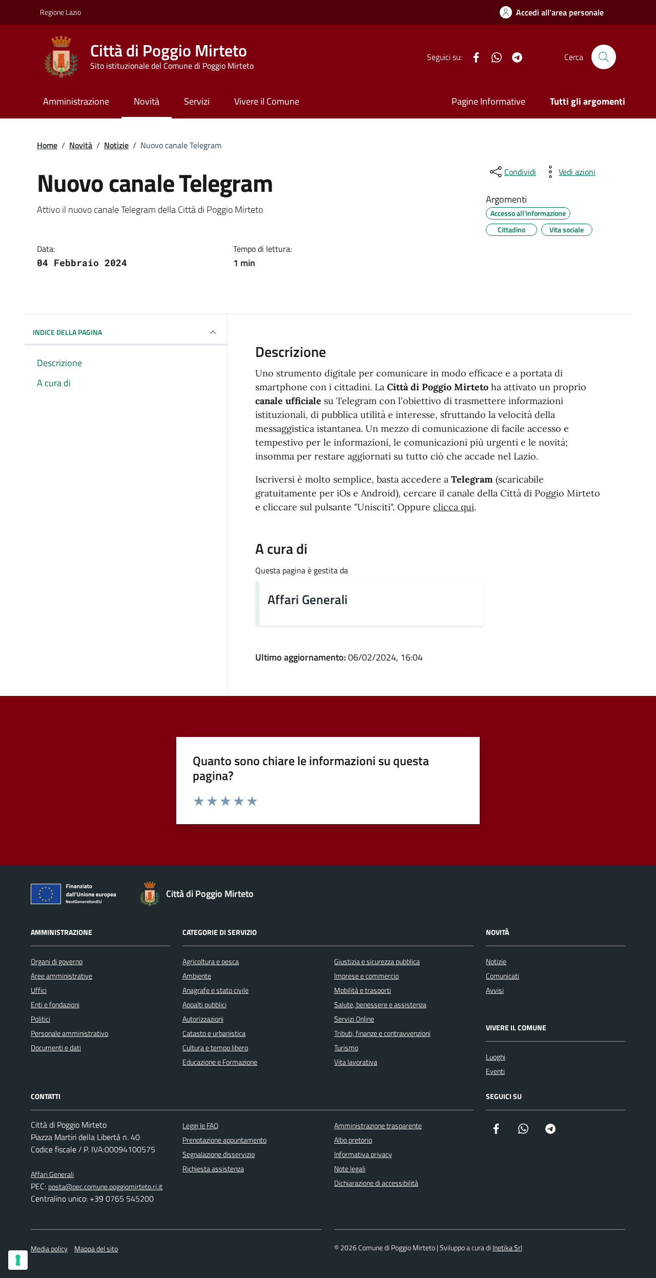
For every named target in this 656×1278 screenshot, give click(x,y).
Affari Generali (307, 599)
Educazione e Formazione (219, 1061)
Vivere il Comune (266, 101)
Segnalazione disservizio (218, 1154)
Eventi (495, 1071)
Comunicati (502, 975)
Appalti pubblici (204, 1004)
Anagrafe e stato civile (215, 990)
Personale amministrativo (69, 1033)
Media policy (49, 1248)
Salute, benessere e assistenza (380, 1004)
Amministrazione (76, 101)
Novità (146, 101)
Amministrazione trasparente (378, 1125)
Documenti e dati (56, 1047)
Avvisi (495, 990)
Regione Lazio (60, 12)
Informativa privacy (363, 1154)
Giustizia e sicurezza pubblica (377, 961)
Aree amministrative (61, 975)
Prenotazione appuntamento (224, 1139)
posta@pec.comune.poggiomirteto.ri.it (105, 1186)
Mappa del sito (96, 1248)
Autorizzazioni (202, 1018)
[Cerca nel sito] (603, 57)
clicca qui (453, 507)
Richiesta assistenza (213, 1168)
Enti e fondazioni (55, 1004)
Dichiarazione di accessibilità (376, 1182)
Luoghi (495, 1056)
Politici (40, 1018)
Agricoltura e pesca (210, 961)
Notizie (496, 961)
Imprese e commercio (366, 975)
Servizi (197, 101)
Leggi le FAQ (200, 1125)
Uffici (39, 990)
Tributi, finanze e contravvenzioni (382, 1033)
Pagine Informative (488, 101)
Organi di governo (57, 961)
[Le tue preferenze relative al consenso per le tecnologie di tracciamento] (18, 1260)
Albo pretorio (353, 1139)
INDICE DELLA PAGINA (67, 332)
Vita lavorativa (355, 1061)
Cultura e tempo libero (215, 1047)
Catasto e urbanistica (213, 1033)
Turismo (346, 1047)
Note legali (349, 1168)
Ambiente (196, 975)
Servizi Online (354, 1018)
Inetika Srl (507, 1247)
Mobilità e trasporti (362, 990)
